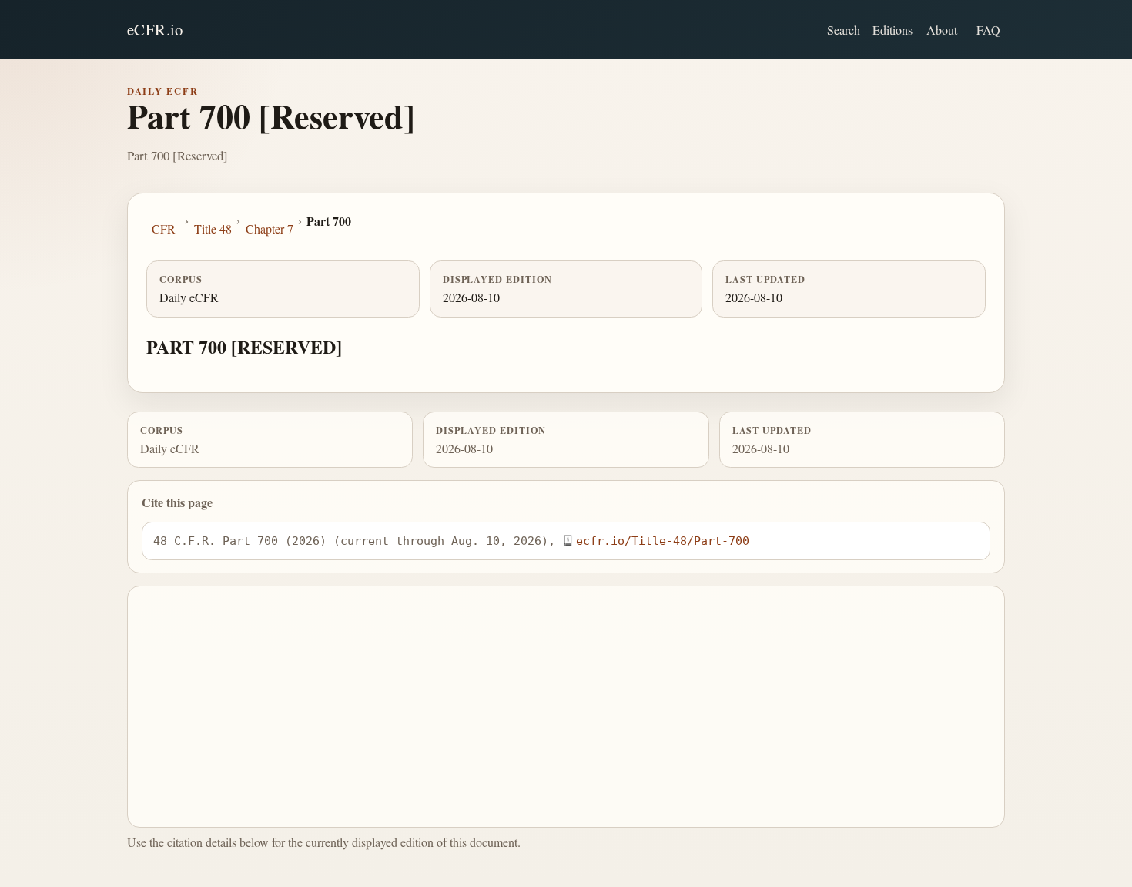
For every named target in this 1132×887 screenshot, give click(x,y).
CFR (164, 228)
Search (843, 30)
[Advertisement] (566, 707)
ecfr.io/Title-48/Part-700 (662, 540)
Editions (892, 30)
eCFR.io (155, 29)
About (941, 30)
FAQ (988, 30)
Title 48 (213, 228)
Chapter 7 (269, 228)
